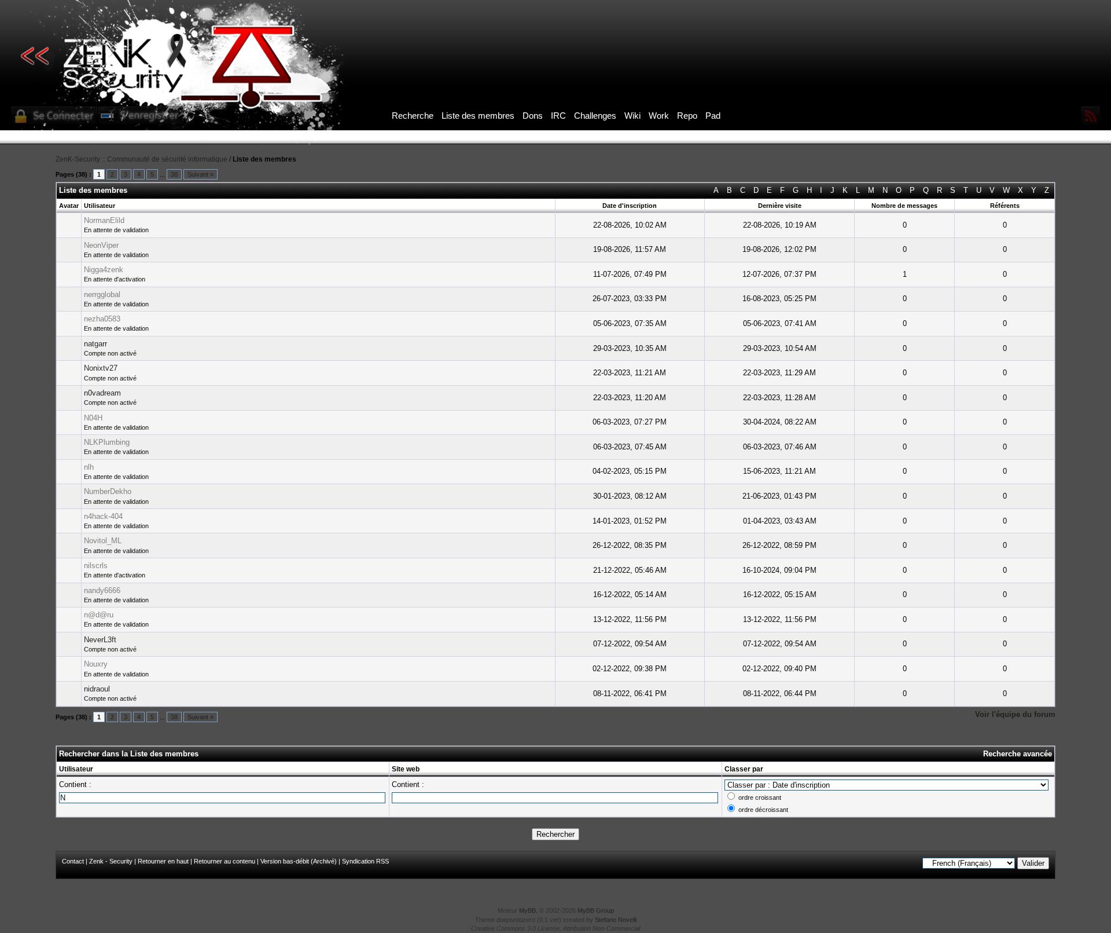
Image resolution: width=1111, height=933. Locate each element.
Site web (406, 769)
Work (659, 115)
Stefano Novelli (616, 919)
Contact (73, 861)
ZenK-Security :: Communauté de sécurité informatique (141, 159)
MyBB (527, 910)
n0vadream (102, 393)
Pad (712, 115)
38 (174, 174)
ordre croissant (759, 797)
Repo (687, 115)
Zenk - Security (111, 861)
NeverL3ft (100, 639)
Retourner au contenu (224, 861)
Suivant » (200, 174)
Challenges (595, 115)
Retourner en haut (163, 861)
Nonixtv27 (100, 368)
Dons (533, 115)
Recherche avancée (1017, 753)
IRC (558, 115)
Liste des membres (478, 115)
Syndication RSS (365, 861)
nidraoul (97, 689)
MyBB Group (595, 910)
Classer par (743, 769)
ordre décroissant (763, 809)
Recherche (412, 115)
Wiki (632, 115)
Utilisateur (76, 769)
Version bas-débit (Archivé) (298, 861)
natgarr (95, 343)
